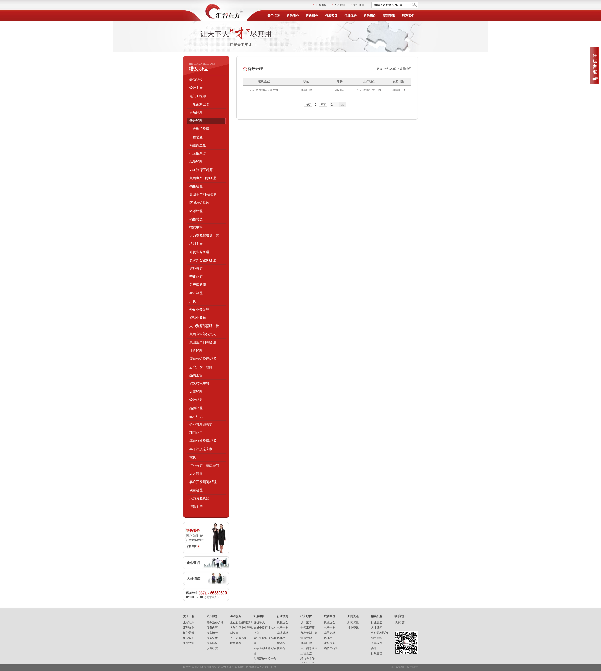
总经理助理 (197, 285)
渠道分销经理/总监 (203, 359)
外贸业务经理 (199, 252)
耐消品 (281, 643)
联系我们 (408, 15)
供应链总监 (197, 153)
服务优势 (212, 638)
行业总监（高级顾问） (205, 465)
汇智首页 (321, 5)
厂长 (192, 301)
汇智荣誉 (188, 632)
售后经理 (196, 112)
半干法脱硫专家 (200, 449)
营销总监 (196, 276)
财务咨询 (235, 643)
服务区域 (212, 643)
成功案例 (329, 616)
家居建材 (329, 632)
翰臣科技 (412, 667)
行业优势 (350, 15)
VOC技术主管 (199, 383)
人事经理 (196, 391)
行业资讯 (353, 627)
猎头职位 (370, 15)
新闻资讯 (389, 15)
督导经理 (196, 120)
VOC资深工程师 (201, 170)
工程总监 (196, 137)
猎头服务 (293, 15)
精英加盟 (376, 616)
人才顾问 (196, 474)
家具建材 (282, 632)
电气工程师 (197, 96)
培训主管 (196, 244)
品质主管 (196, 375)
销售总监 (196, 219)
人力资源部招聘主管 (204, 326)
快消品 (281, 648)
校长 (192, 457)
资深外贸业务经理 (202, 260)
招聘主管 (196, 227)
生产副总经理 (199, 129)
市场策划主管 (199, 104)
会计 (374, 648)
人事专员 (376, 643)
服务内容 (212, 627)
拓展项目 (331, 15)
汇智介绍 (188, 638)
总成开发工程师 (200, 367)
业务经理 (196, 350)
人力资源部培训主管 (204, 235)
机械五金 (282, 622)
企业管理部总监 (200, 424)
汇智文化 (188, 627)
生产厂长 (196, 416)
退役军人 (259, 622)
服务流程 (212, 632)
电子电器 (282, 627)
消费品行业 (331, 648)
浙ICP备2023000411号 (262, 667)
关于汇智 (273, 15)
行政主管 (196, 506)
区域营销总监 (199, 203)
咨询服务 (312, 15)
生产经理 (196, 293)
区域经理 (196, 211)
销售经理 (196, 186)
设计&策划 (397, 667)
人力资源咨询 (238, 638)
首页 (379, 68)
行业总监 (376, 622)
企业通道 (358, 5)
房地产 (281, 638)
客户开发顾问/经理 (203, 482)
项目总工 (196, 433)
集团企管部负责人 (202, 334)
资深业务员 (197, 318)
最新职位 (196, 79)
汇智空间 (188, 643)
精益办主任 (197, 145)
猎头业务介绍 (215, 622)
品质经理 (196, 162)
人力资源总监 (199, 498)
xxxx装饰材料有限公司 (264, 90)
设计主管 (196, 88)
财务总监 (196, 268)
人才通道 (340, 5)
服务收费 (212, 648)
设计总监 (196, 400)
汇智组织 (188, 622)
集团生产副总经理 (202, 178)
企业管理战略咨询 (241, 622)
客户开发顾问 (379, 632)
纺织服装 (329, 643)
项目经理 (196, 490)
